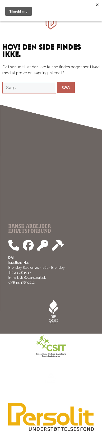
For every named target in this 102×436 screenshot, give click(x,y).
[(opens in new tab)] (51, 429)
